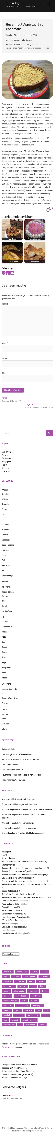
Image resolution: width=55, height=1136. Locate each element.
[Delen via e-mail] (12, 273)
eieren (26, 44)
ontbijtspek (37, 1005)
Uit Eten (5, 714)
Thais (4, 555)
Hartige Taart (7, 611)
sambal (7, 1015)
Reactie (5, 304)
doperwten (20, 981)
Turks (4, 560)
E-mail (5, 358)
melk (24, 1001)
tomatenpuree (9, 1025)
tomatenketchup (29, 1020)
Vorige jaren (6, 461)
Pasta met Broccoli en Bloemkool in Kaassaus (21, 759)
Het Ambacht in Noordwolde (13, 780)
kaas (42, 986)
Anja (10, 35)
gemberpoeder (9, 986)
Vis (3, 570)
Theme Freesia (29, 1128)
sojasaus (18, 1015)
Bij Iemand (6, 587)
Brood (4, 606)
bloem (34, 972)
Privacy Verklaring (9, 1047)
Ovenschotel (7, 626)
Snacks (5, 534)
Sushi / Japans (8, 545)
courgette (7, 981)
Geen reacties (14, 40)
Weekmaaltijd (7, 575)
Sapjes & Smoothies (10, 698)
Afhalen (5, 490)
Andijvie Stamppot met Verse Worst (16, 1071)
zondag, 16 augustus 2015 (26, 35)
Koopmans (22, 48)
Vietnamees (7, 565)
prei (38, 1010)
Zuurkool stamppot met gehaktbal (16, 1074)
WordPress (40, 1128)
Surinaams (6, 540)
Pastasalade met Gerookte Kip (21, 823)
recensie (30, 48)
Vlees (4, 672)
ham (33, 986)
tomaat (15, 1020)
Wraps (4, 677)
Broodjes (5, 494)
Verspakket (6, 667)
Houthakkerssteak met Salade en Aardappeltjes (21, 775)
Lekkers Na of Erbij (9, 689)
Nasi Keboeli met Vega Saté (13, 769)
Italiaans (5, 529)
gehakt (41, 981)
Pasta (4, 632)
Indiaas (4, 519)
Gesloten (23, 986)
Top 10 (4, 465)
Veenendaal (30, 1025)
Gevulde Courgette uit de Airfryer (21, 799)
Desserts (5, 504)
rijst (46, 1010)
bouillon (16, 976)
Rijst (4, 642)
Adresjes (5, 468)
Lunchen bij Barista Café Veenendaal (17, 754)
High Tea (5, 723)
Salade (4, 647)
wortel (42, 1025)
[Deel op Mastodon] (4, 273)
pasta (17, 1010)
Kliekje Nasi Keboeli (10, 764)
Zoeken (5, 455)
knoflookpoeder (21, 996)
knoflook (7, 996)
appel (11, 44)
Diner (4, 718)
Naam (5, 343)
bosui (44, 972)
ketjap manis (19, 991)
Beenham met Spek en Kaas (13, 1068)
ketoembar (33, 991)
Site (3, 373)
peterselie (28, 1010)
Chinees (5, 499)
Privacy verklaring (37, 1131)
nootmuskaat (22, 1005)
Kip (3, 616)
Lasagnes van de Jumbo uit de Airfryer (17, 1064)
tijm (5, 1020)
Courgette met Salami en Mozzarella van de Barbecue (30, 809)
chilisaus (44, 976)
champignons (30, 976)
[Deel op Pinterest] (8, 273)
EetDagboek (7, 458)
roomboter (39, 48)
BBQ (3, 601)
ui (20, 1025)
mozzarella (8, 1005)
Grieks (4, 509)
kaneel (14, 48)
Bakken (29, 40)
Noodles (5, 621)
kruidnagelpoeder (10, 1001)
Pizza (4, 637)
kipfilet (44, 991)
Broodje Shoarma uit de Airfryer (14, 1077)
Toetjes (5, 703)
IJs (3, 693)
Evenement (6, 684)
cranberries (18, 44)
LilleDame (6, 471)
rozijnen (47, 48)
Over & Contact (8, 452)
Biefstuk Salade (8, 749)
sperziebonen (33, 1015)
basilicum (7, 972)
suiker (45, 1015)
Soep (4, 657)
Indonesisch (7, 524)
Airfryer (5, 596)
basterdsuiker (22, 972)
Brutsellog (12, 3)
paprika (7, 1010)
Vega (4, 662)
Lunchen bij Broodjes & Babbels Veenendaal (26, 833)
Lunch (4, 709)
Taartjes (5, 550)
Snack (4, 652)
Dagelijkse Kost (8, 592)
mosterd (34, 1001)
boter (6, 976)
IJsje (4, 514)
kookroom (36, 996)
